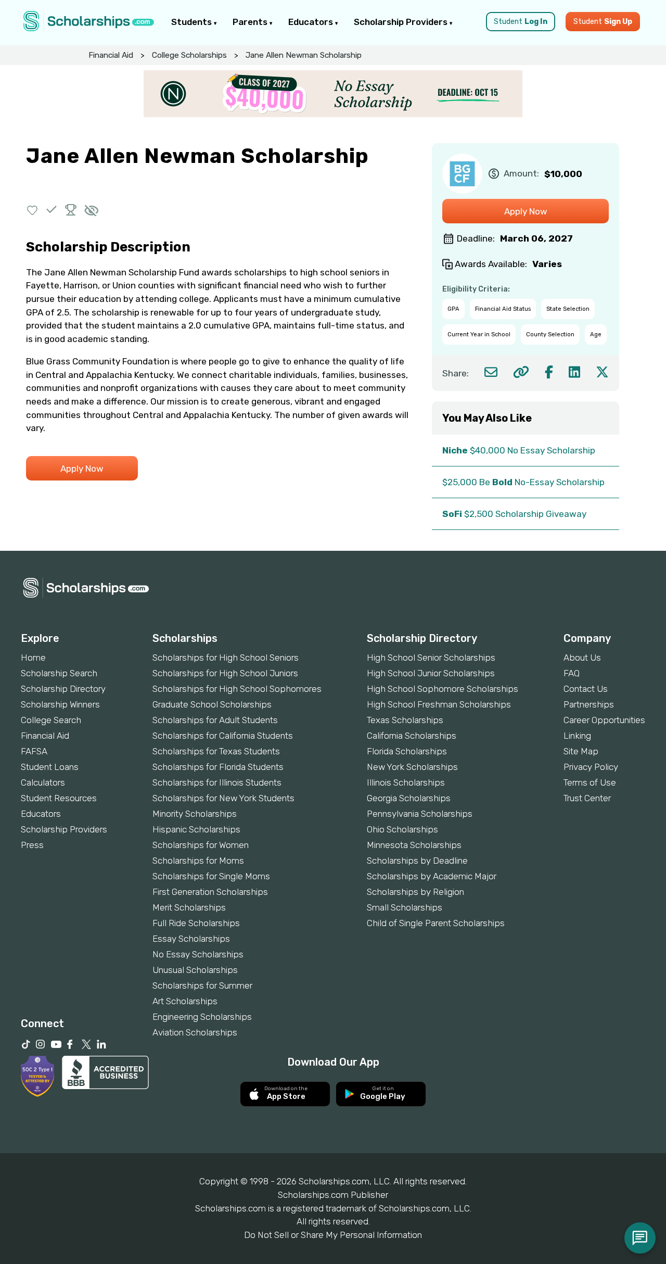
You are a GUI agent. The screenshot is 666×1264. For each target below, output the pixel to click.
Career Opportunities (604, 720)
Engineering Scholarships (202, 1017)
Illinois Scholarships (406, 782)
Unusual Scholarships (195, 970)
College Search (51, 720)
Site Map (580, 751)
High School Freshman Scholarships (439, 704)
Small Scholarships (404, 907)
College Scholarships (189, 55)
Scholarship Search (59, 673)
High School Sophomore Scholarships (442, 689)
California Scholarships (411, 735)
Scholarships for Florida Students (218, 767)
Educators (311, 22)
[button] (32, 209)
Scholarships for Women (200, 845)
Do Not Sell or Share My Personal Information (333, 1235)
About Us (582, 657)
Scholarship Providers (402, 22)
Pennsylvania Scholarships (419, 813)
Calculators (43, 782)
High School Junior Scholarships (431, 673)
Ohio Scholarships (402, 829)
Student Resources (59, 798)
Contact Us (585, 689)
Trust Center (587, 798)
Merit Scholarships (189, 907)
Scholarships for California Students (222, 735)
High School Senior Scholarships (431, 657)
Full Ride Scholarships (196, 923)
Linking (577, 735)
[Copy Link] (521, 371)
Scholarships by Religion (415, 892)
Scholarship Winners (60, 704)
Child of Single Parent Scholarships (436, 923)
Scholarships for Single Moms (211, 876)
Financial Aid (110, 55)
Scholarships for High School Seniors (225, 657)
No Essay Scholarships (198, 954)
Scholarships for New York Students (223, 798)
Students (192, 22)
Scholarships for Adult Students (215, 720)
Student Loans (50, 767)
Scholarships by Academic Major (431, 876)
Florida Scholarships (407, 751)
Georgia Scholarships (409, 798)
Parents (251, 22)
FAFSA (34, 751)
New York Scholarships (412, 767)
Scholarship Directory (63, 689)
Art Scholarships (184, 1001)
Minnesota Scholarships (414, 845)
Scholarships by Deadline (417, 860)
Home (33, 657)
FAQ (571, 673)
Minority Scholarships (194, 813)
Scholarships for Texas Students (216, 751)
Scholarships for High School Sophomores (237, 689)
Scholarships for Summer (202, 985)
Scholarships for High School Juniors (225, 673)
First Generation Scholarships (210, 892)
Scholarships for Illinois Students (216, 782)
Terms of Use (589, 782)
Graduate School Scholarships (212, 704)
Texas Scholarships (405, 720)
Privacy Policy (590, 767)
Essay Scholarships (191, 938)
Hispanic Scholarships (196, 829)
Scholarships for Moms (198, 860)
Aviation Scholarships (194, 1032)
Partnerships (588, 704)
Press (32, 845)
